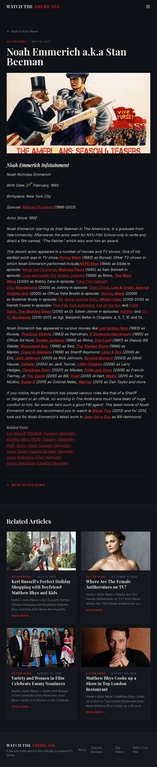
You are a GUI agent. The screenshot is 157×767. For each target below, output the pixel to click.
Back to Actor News (24, 31)
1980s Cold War (140, 750)
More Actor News (28, 485)
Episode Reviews (96, 750)
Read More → (22, 615)
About (82, 749)
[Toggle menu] (148, 6)
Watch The (33, 6)
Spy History (119, 750)
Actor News (16, 41)
